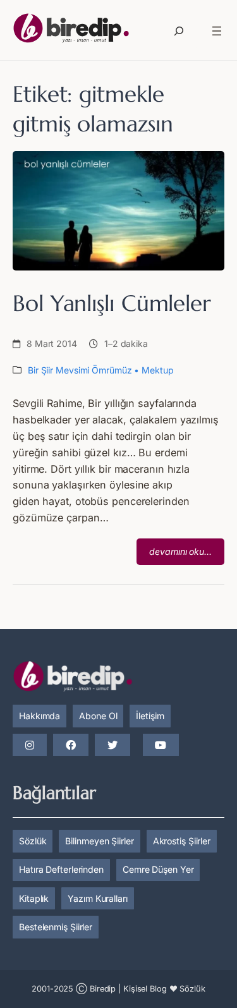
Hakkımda (39, 715)
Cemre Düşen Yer (158, 869)
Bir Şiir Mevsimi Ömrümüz (80, 370)
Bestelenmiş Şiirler (55, 926)
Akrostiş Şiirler (181, 840)
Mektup (157, 370)
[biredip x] (112, 746)
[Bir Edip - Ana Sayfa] (71, 31)
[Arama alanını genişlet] (179, 31)
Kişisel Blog (145, 988)
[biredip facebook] (71, 746)
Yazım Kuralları (98, 898)
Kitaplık (34, 898)
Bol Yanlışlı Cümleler (112, 303)
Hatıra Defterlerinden (61, 869)
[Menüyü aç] (216, 31)
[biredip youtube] (160, 746)
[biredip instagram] (29, 746)
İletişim (150, 715)
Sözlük (32, 840)
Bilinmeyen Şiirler (99, 840)
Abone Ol (98, 715)
